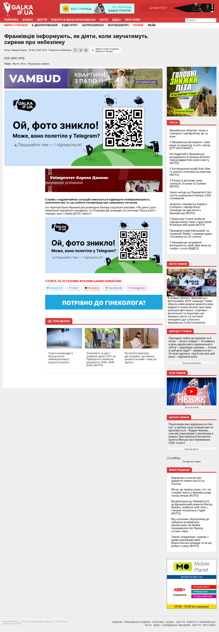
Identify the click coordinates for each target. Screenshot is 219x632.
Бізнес (28, 19)
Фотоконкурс (118, 25)
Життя (42, 19)
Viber (75, 288)
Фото (104, 19)
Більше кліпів (192, 407)
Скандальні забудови (176, 625)
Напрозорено (93, 25)
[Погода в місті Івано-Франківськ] (191, 458)
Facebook (114, 288)
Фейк (152, 25)
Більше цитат (191, 449)
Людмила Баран (19, 50)
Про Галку (132, 19)
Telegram (56, 288)
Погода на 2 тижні (192, 461)
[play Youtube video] (191, 391)
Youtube (93, 288)
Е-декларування (45, 25)
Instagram (138, 288)
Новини (117, 622)
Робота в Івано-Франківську (73, 19)
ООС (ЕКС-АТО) (14, 58)
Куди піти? (70, 25)
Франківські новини (38, 63)
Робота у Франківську (201, 622)
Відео (116, 19)
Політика (11, 19)
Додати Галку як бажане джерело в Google (107, 50)
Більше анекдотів (192, 363)
